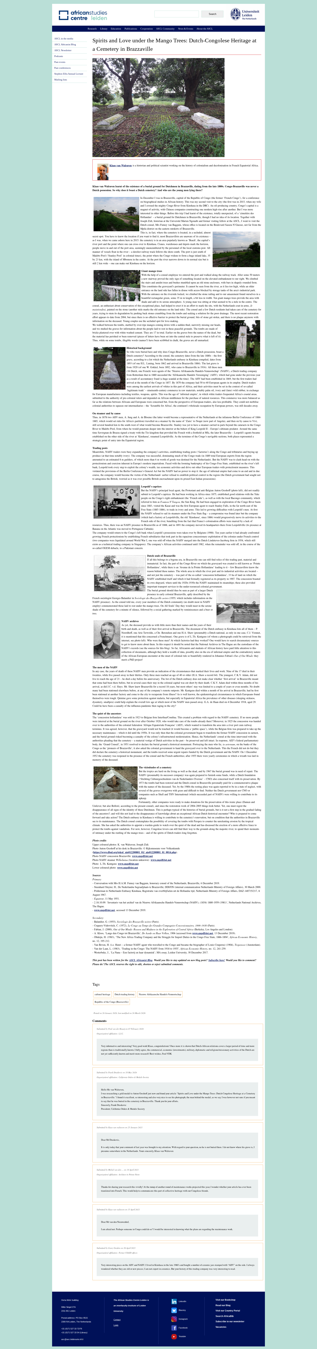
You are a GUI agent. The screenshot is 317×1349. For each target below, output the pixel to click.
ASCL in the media (63, 38)
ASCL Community (165, 28)
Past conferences (62, 68)
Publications (131, 28)
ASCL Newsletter (62, 50)
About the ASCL (204, 28)
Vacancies (221, 1327)
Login (116, 1325)
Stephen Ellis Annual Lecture (68, 74)
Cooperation (146, 28)
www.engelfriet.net (142, 856)
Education (116, 28)
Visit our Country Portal (228, 1310)
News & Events (185, 28)
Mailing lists (60, 79)
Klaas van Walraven (121, 165)
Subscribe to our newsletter (230, 1321)
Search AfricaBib (225, 1316)
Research (92, 28)
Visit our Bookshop (225, 1300)
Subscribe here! (216, 960)
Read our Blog (223, 1305)
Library (104, 28)
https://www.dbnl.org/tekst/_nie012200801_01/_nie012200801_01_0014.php (134, 852)
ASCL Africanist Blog (140, 960)
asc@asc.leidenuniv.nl (72, 1339)
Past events (59, 62)
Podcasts (58, 56)
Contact (117, 1320)
